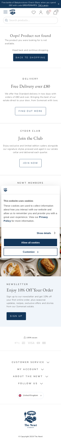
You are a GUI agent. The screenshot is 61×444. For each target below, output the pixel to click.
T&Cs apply (43, 5)
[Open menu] (5, 12)
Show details (44, 233)
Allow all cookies (30, 242)
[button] (30, 362)
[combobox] (30, 395)
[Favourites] (33, 12)
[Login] (40, 12)
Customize (29, 251)
